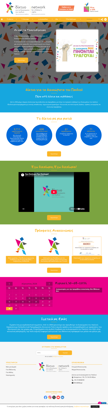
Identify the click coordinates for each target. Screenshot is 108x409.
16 (9, 302)
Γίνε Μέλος (9, 372)
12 (29, 298)
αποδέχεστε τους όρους (58, 356)
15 (49, 298)
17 (16, 302)
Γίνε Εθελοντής (11, 370)
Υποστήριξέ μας (71, 19)
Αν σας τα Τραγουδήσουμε (30, 30)
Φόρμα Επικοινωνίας (78, 370)
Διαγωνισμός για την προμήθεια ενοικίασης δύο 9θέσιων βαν (78, 290)
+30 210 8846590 (78, 380)
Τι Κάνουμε (25, 19)
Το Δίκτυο (10, 19)
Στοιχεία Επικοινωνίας (79, 367)
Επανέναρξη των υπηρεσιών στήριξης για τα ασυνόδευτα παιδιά (87, 258)
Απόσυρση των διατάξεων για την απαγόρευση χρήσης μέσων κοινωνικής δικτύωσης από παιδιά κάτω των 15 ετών (54, 259)
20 (36, 302)
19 (29, 302)
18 (22, 302)
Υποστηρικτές (10, 375)
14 (42, 298)
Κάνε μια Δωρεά (11, 367)
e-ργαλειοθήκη (43, 19)
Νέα (57, 19)
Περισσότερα (21, 60)
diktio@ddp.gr (78, 383)
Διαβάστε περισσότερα (81, 406)
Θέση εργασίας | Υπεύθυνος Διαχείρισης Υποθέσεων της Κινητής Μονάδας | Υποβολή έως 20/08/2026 (21, 259)
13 (36, 298)
